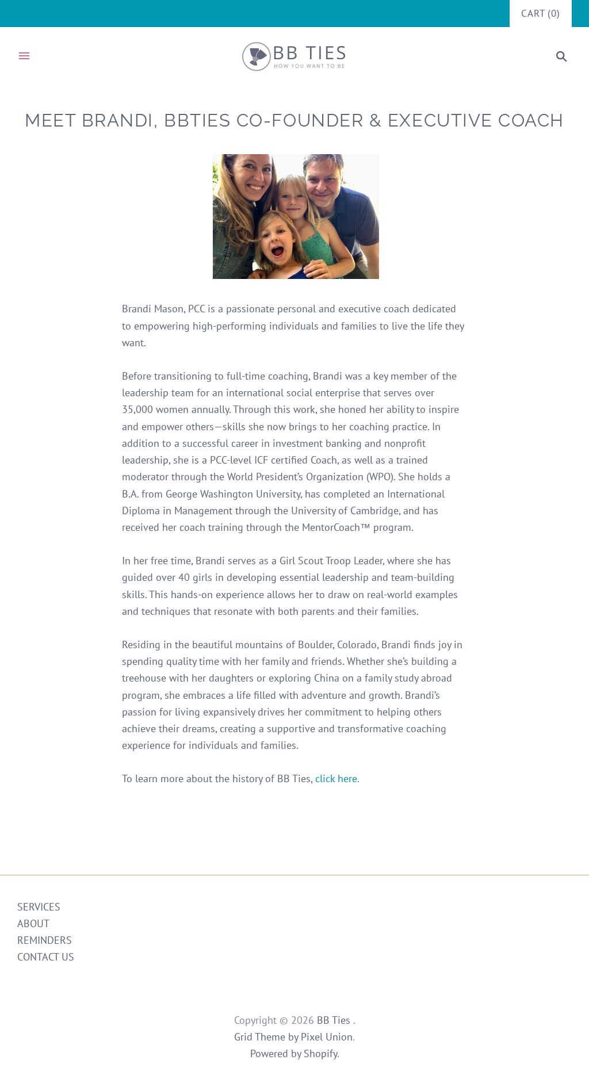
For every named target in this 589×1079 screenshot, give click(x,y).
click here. (337, 778)
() (540, 13)
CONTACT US (45, 956)
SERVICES (38, 906)
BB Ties (335, 1020)
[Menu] (24, 56)
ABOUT (33, 923)
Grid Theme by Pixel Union (293, 1036)
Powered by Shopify (293, 1053)
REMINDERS (44, 940)
